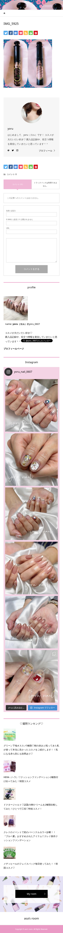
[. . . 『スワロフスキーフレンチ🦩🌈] (31, 513)
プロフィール (45, 150)
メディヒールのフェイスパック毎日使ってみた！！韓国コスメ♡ (31, 865)
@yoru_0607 (33, 323)
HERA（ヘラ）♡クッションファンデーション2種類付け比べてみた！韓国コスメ (31, 779)
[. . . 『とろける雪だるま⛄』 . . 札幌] (31, 459)
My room (31, 893)
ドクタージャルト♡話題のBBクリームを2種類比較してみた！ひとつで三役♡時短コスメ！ (31, 806)
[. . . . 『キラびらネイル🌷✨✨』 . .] (31, 405)
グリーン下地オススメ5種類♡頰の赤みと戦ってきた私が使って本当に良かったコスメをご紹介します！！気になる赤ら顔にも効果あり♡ (31, 749)
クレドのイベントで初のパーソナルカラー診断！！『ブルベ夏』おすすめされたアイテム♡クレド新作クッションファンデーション (31, 836)
